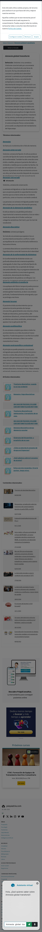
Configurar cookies (16, 37)
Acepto (36, 37)
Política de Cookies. (15, 29)
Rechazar (28, 37)
